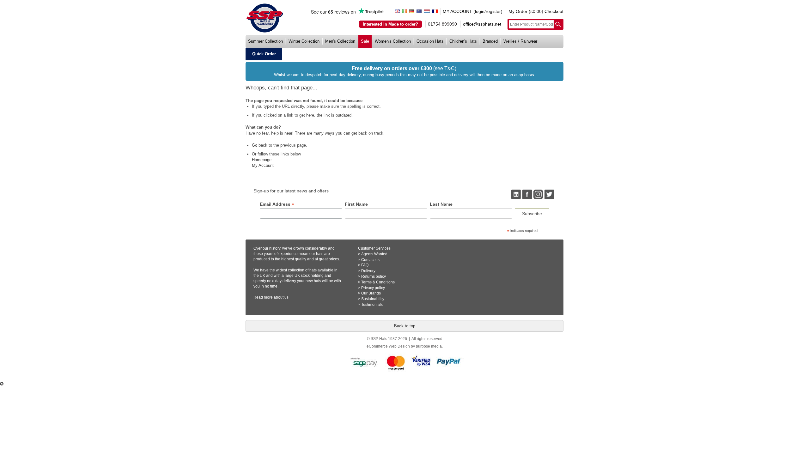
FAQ (364, 265)
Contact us (370, 260)
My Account (263, 165)
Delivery (368, 271)
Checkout (553, 11)
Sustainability (372, 299)
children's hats (463, 41)
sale (365, 41)
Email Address (277, 204)
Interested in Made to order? (390, 24)
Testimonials (372, 304)
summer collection (265, 41)
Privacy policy (373, 288)
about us (281, 297)
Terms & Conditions (378, 282)
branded (490, 41)
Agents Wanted (374, 254)
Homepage (261, 159)
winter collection (304, 41)
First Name (356, 204)
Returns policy (373, 276)
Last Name (441, 204)
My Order (517, 11)
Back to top (404, 326)
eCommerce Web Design (388, 346)
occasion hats (430, 41)
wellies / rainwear (520, 41)
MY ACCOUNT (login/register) (472, 11)
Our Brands (371, 293)
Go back (259, 145)
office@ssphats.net (482, 24)
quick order (264, 54)
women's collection (393, 41)
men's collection (340, 41)
